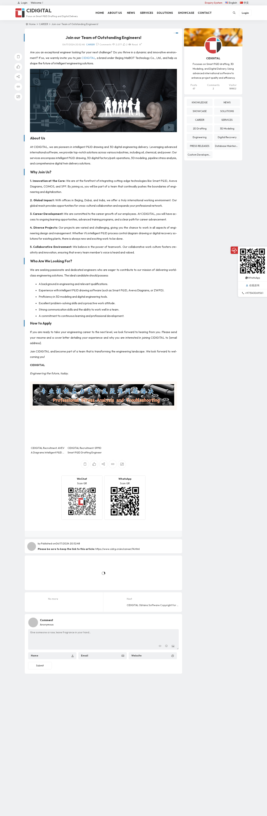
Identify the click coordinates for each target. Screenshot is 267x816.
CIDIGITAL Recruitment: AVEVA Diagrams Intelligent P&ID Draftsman (48, 452)
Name (34, 655)
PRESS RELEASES (199, 146)
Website (136, 655)
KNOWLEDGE (200, 102)
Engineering (200, 137)
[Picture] (173, 646)
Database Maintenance (227, 146)
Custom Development (200, 154)
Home (32, 24)
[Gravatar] (175, 621)
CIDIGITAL (88, 58)
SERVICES (146, 13)
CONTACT (205, 13)
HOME (100, 13)
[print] (129, 44)
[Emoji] (166, 646)
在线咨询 (254, 285)
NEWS (131, 13)
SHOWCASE (186, 13)
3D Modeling (227, 128)
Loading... (36, 581)
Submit (40, 665)
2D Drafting (200, 128)
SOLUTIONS (165, 13)
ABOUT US (115, 13)
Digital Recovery (227, 137)
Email (84, 655)
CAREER (43, 24)
